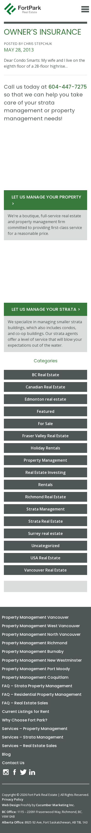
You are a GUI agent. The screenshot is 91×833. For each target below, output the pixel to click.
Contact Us (13, 763)
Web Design (11, 805)
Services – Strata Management (32, 737)
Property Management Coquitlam (35, 677)
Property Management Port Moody (36, 669)
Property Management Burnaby (33, 651)
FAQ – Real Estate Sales (25, 703)
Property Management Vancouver (35, 617)
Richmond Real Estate (45, 497)
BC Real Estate (45, 374)
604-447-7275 (67, 87)
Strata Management (45, 509)
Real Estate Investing (45, 472)
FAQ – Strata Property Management (37, 686)
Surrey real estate (45, 533)
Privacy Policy (12, 799)
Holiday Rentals (45, 448)
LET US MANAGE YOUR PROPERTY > (46, 200)
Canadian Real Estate (45, 387)
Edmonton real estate (45, 399)
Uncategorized (45, 545)
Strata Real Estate (45, 521)
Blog (6, 754)
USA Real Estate (45, 558)
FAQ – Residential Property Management (42, 694)
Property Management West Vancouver (41, 626)
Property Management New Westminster (42, 660)
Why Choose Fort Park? (24, 720)
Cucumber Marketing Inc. (55, 805)
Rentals (45, 484)
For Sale (45, 423)
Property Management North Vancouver (41, 634)
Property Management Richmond (34, 643)
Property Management (45, 460)
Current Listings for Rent (25, 711)
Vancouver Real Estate (45, 570)
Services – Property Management (34, 728)
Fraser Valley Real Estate (45, 435)
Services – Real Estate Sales (29, 746)
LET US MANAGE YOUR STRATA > (46, 309)
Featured (45, 411)
